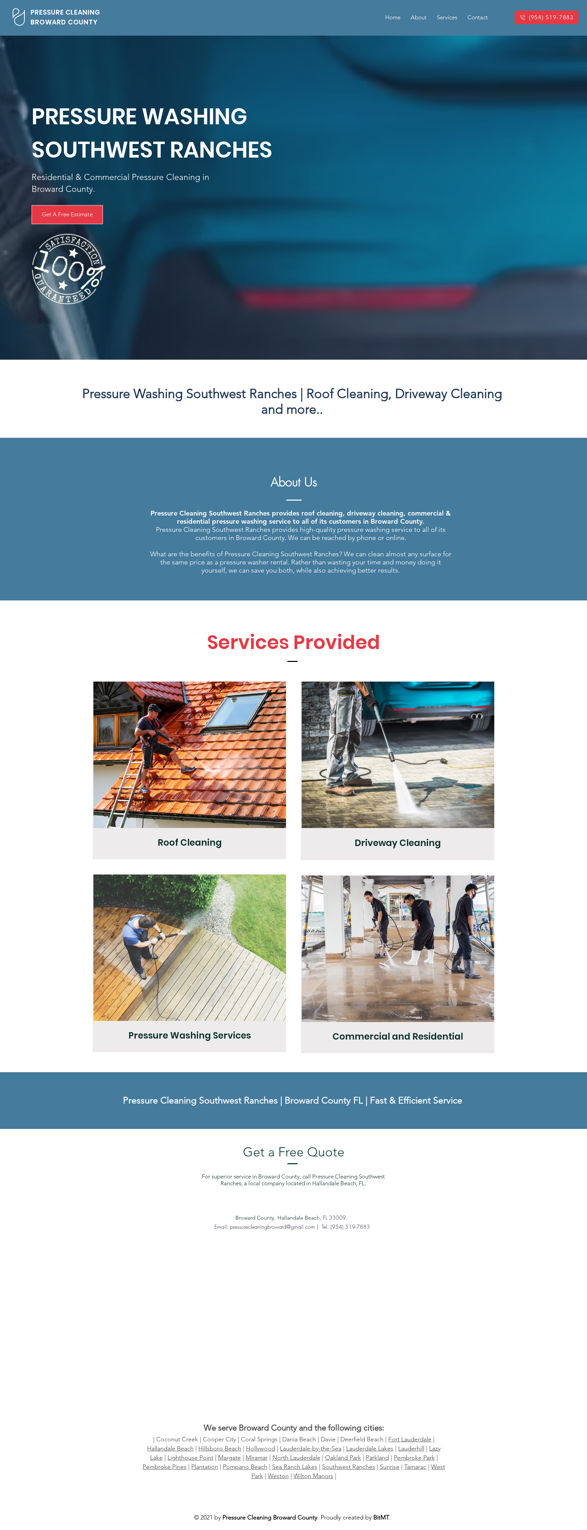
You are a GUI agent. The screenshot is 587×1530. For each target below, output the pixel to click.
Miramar (257, 1457)
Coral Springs (259, 1439)
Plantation (204, 1467)
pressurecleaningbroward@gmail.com (272, 1226)
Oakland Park (343, 1457)
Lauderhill (411, 1448)
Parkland (377, 1457)
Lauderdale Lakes (369, 1448)
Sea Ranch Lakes (294, 1467)
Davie (328, 1439)
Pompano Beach (245, 1467)
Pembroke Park (414, 1457)
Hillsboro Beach (219, 1448)
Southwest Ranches (348, 1467)
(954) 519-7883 (350, 1226)
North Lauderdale (296, 1457)
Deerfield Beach (362, 1439)
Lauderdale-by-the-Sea (310, 1448)
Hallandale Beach (170, 1448)
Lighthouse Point (190, 1457)
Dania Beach (299, 1439)
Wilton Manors (313, 1476)
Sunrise (389, 1467)
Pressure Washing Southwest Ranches (189, 393)
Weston (278, 1476)
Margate (229, 1457)
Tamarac (415, 1467)
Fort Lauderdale (409, 1439)
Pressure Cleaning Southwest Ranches (201, 1100)
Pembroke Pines (164, 1467)
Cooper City (219, 1439)
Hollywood (260, 1448)
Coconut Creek (177, 1439)
